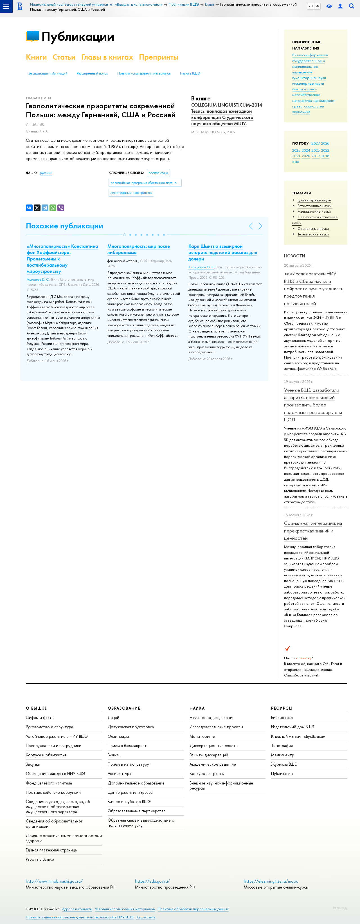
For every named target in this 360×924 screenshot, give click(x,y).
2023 (316, 150)
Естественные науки (315, 205)
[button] (124, 235)
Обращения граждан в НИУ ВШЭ (55, 773)
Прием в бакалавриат (127, 745)
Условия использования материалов (125, 909)
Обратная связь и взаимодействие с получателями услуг (141, 822)
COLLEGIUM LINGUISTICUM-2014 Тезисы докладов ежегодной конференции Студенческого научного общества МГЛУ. (226, 114)
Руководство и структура (49, 726)
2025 (296, 150)
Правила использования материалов (144, 73)
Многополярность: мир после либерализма (138, 249)
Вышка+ (115, 754)
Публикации (77, 36)
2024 (306, 150)
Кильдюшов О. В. (201, 267)
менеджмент (324, 100)
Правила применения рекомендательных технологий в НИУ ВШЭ (80, 917)
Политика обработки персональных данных (193, 909)
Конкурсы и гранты (207, 773)
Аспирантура (119, 773)
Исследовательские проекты (216, 726)
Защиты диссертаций (209, 754)
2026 (325, 143)
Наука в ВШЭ (190, 73)
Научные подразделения (212, 717)
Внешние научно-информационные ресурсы (221, 785)
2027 (316, 143)
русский (46, 173)
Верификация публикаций (48, 73)
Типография (282, 745)
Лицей (113, 717)
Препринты (158, 57)
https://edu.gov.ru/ (152, 881)
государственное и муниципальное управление (308, 66)
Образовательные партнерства (136, 810)
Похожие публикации (64, 226)
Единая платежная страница (51, 850)
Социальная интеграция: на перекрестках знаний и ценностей (313, 530)
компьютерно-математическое (306, 91)
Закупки (33, 764)
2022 (325, 150)
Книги (36, 57)
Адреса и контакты (77, 909)
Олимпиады (118, 736)
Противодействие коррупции (53, 792)
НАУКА (197, 708)
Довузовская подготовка (131, 726)
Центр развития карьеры (130, 792)
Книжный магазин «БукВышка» (298, 736)
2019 (316, 155)
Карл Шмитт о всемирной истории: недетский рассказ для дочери (222, 252)
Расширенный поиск (92, 73)
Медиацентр (282, 754)
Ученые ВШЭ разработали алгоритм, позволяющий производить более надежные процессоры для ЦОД (313, 405)
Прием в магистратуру (128, 764)
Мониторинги (202, 736)
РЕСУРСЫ (281, 708)
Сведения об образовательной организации (54, 823)
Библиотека (282, 717)
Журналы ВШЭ (284, 764)
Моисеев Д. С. (38, 279)
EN (317, 6)
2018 (325, 155)
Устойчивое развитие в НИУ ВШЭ (57, 736)
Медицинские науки (314, 211)
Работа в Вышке (40, 859)
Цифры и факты (40, 717)
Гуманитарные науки (314, 200)
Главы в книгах (107, 57)
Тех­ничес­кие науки (313, 234)
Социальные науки (313, 228)
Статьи (64, 57)
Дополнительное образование (136, 783)
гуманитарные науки (309, 77)
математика (302, 100)
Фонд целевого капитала (49, 783)
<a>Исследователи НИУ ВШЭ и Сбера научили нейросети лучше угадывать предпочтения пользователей (313, 288)
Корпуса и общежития (46, 754)
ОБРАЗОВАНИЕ (124, 708)
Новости (294, 256)
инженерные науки (308, 83)
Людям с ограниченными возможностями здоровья (64, 838)
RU (311, 6)
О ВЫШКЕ (36, 708)
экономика (301, 111)
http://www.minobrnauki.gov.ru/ (54, 881)
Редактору (340, 908)
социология (314, 106)
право (297, 106)
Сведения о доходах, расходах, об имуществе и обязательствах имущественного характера (58, 806)
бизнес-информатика (310, 54)
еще (295, 161)
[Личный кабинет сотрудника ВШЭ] (340, 6)
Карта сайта (145, 917)
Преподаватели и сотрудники (53, 745)
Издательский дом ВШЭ (292, 726)
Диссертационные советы (214, 745)
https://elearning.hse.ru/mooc (271, 881)
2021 (296, 155)
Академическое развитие (213, 764)
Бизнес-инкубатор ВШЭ (129, 801)
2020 (306, 155)
